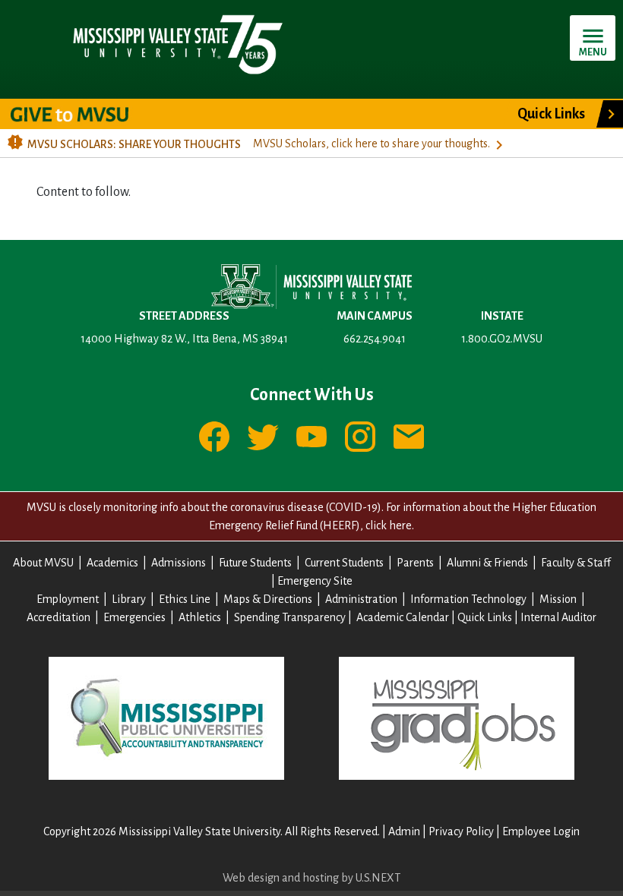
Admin (404, 831)
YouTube (311, 436)
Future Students (255, 563)
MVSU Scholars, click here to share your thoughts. (371, 143)
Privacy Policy (461, 831)
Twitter (263, 436)
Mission (558, 599)
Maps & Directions (267, 599)
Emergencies (134, 617)
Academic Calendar (402, 617)
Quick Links (551, 113)
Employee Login (541, 831)
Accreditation (58, 617)
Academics (112, 563)
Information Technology (468, 599)
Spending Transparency (290, 617)
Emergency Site (315, 581)
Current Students (344, 563)
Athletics (200, 617)
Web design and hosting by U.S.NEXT (311, 878)
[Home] (177, 44)
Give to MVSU (82, 114)
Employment (67, 599)
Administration (361, 599)
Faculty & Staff (576, 563)
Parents (415, 563)
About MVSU (43, 563)
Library (129, 599)
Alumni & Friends (487, 563)
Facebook (214, 436)
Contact (409, 436)
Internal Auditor (558, 617)
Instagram (360, 436)
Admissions (178, 563)
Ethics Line (184, 599)
